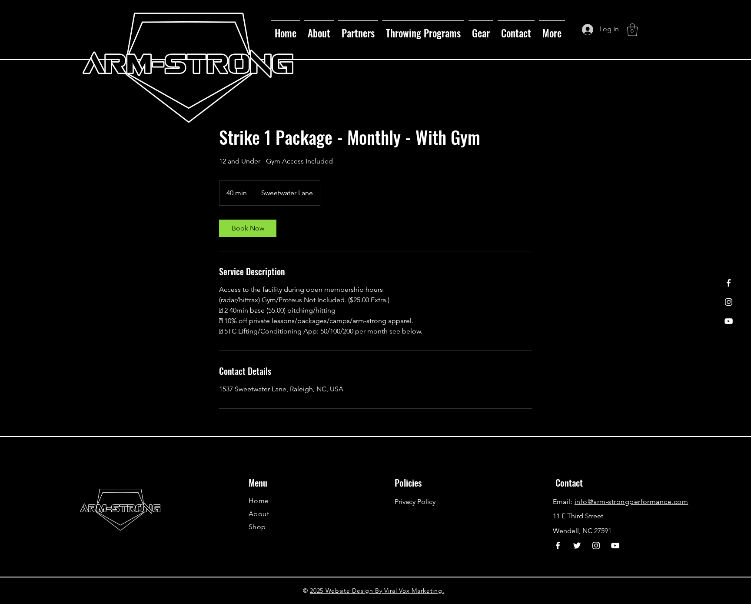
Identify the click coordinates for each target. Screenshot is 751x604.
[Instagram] (729, 302)
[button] (358, 29)
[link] (247, 228)
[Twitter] (577, 546)
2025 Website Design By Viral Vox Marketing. (377, 590)
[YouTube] (729, 321)
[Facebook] (729, 283)
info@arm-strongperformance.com (631, 501)
